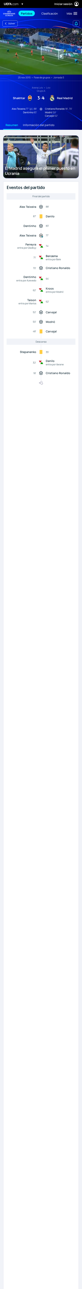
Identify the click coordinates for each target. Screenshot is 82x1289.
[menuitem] (27, 13)
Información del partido (39, 124)
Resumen (12, 124)
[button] (71, 13)
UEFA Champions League (9, 13)
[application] (41, 51)
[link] (26, 13)
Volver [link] (11, 23)
